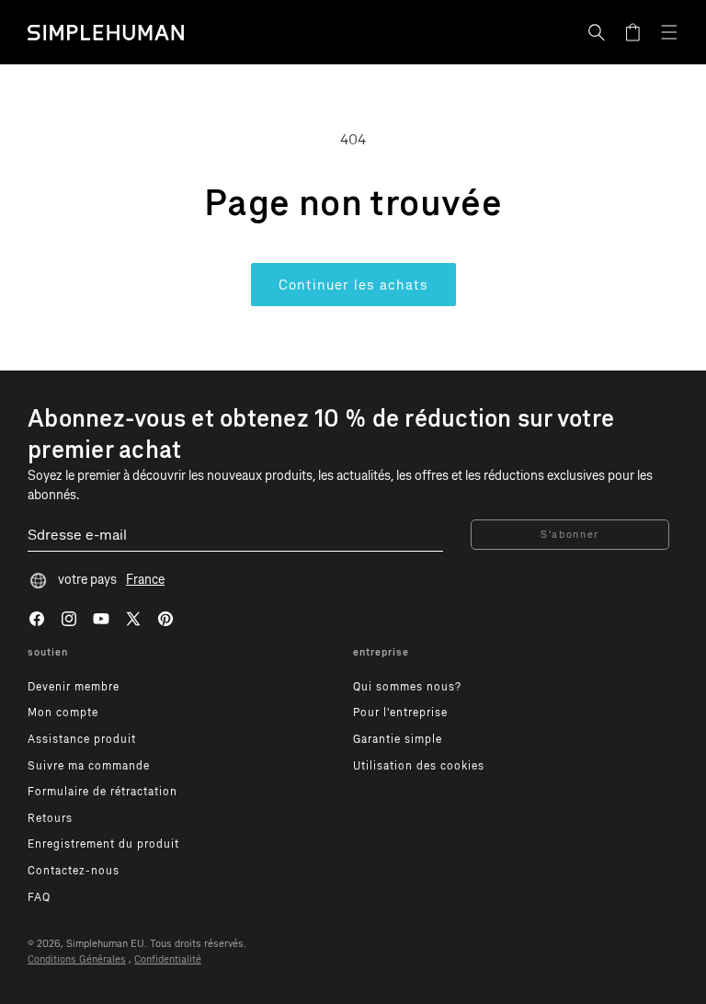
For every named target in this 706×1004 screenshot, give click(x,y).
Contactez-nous (74, 870)
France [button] (145, 580)
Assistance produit (82, 739)
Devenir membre (74, 686)
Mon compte (63, 712)
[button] (596, 32)
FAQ (39, 897)
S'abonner (570, 535)
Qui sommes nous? (407, 686)
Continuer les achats (353, 285)
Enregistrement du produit (103, 844)
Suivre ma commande (89, 765)
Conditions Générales (77, 959)
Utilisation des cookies (418, 765)
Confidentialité (167, 959)
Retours (50, 818)
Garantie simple (397, 739)
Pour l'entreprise (400, 712)
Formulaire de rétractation (102, 791)
